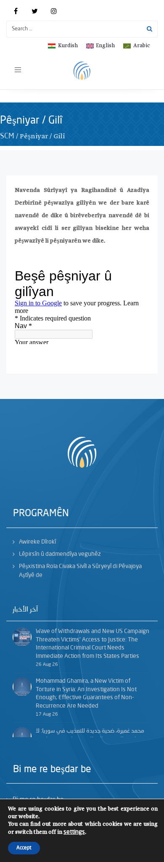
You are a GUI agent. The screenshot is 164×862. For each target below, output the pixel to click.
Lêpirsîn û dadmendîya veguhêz (60, 554)
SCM (7, 136)
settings (74, 832)
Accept (24, 848)
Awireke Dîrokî (37, 542)
